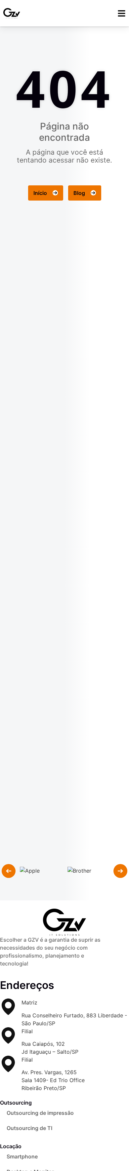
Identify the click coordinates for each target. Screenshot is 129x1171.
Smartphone (22, 1156)
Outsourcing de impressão (40, 1113)
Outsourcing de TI (29, 1128)
